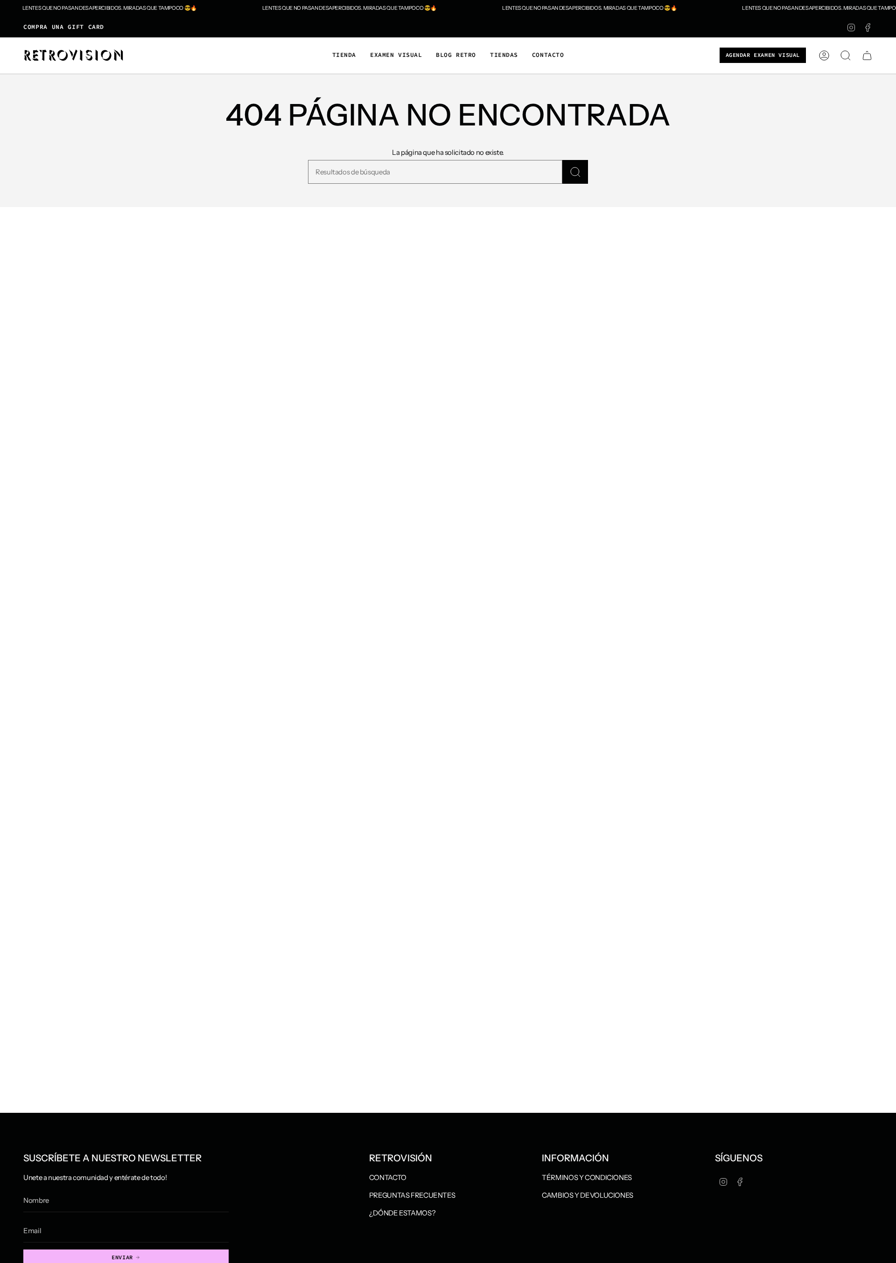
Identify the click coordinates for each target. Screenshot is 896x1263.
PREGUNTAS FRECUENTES (412, 1195)
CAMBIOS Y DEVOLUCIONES (587, 1195)
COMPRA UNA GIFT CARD (63, 27)
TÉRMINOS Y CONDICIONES (587, 1177)
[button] (344, 55)
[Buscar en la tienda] (575, 172)
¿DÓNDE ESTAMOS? (402, 1212)
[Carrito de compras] (867, 55)
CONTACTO (387, 1177)
